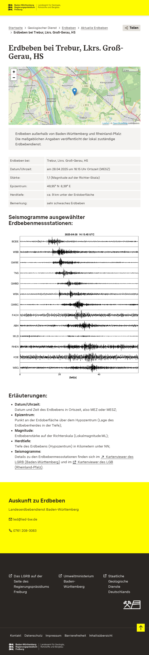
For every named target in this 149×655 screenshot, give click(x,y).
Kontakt (15, 635)
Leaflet (105, 123)
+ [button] (14, 71)
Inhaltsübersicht (101, 635)
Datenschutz (33, 635)
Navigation (138, 7)
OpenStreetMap (120, 123)
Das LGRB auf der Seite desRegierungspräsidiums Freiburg (31, 584)
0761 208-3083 (24, 530)
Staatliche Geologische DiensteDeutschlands (119, 584)
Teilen (134, 28)
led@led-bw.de (25, 519)
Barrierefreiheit (75, 635)
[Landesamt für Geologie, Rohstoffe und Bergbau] (36, 7)
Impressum (54, 635)
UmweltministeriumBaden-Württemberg (79, 581)
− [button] (14, 77)
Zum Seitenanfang (140, 627)
